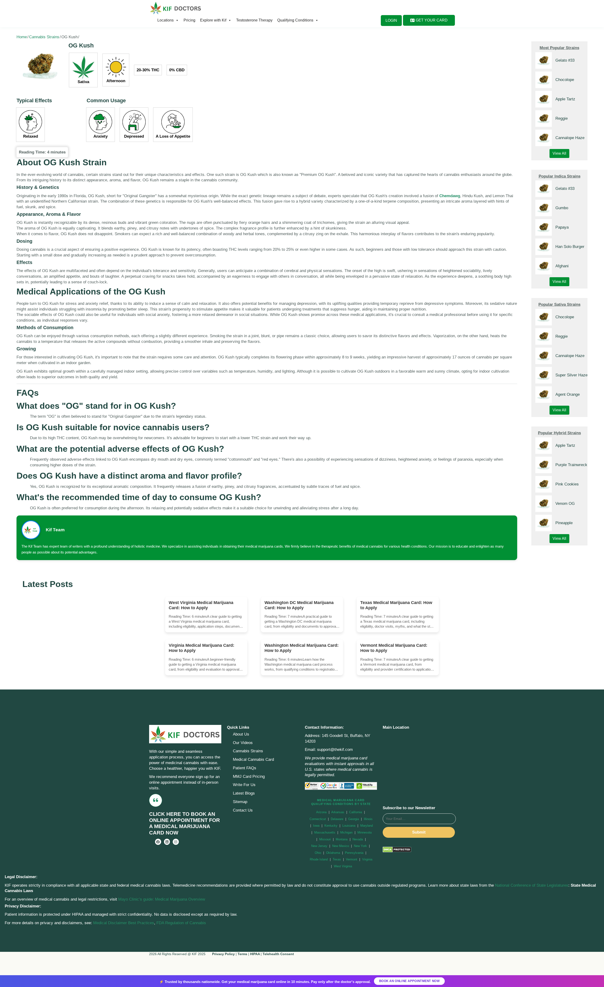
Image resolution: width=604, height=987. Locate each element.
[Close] (385, 445)
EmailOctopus (274, 522)
